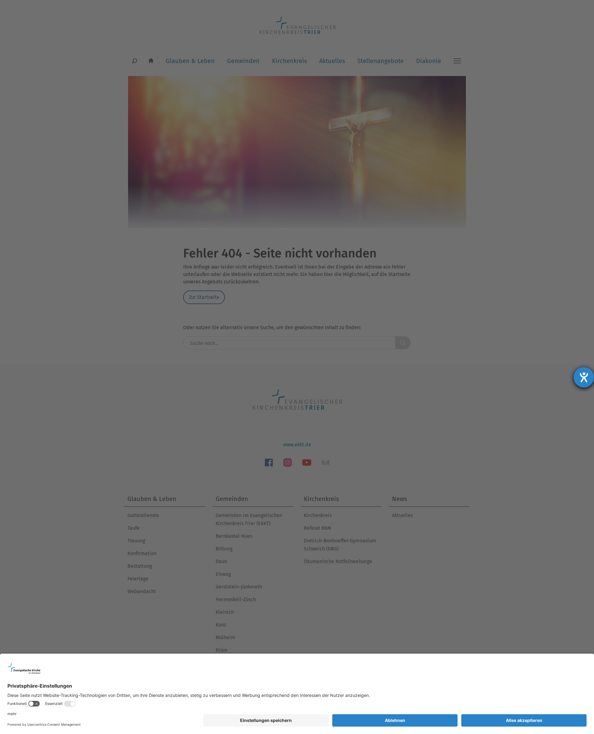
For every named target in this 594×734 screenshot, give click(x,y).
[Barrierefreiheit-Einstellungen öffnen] (584, 377)
